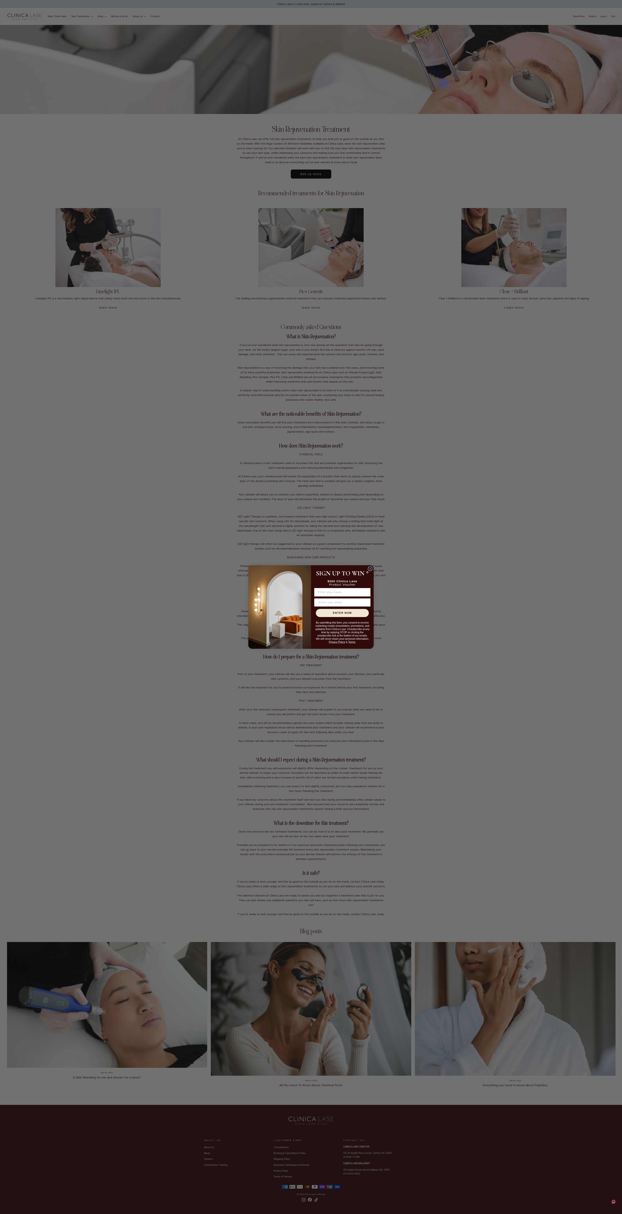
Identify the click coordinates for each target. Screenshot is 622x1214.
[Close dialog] (370, 569)
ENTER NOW (342, 613)
